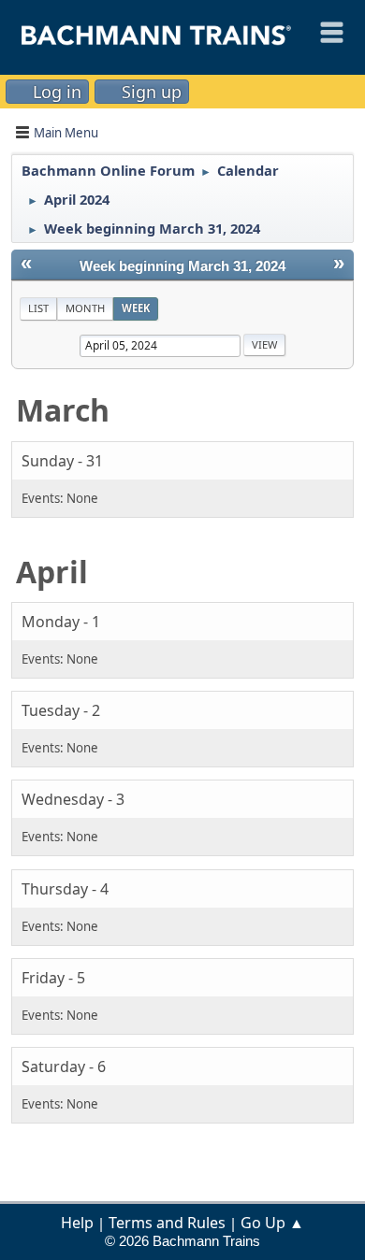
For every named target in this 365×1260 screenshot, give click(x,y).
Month (85, 308)
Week (136, 308)
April (52, 571)
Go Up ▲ (272, 1222)
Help (77, 1222)
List (38, 308)
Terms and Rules (167, 1222)
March (63, 410)
